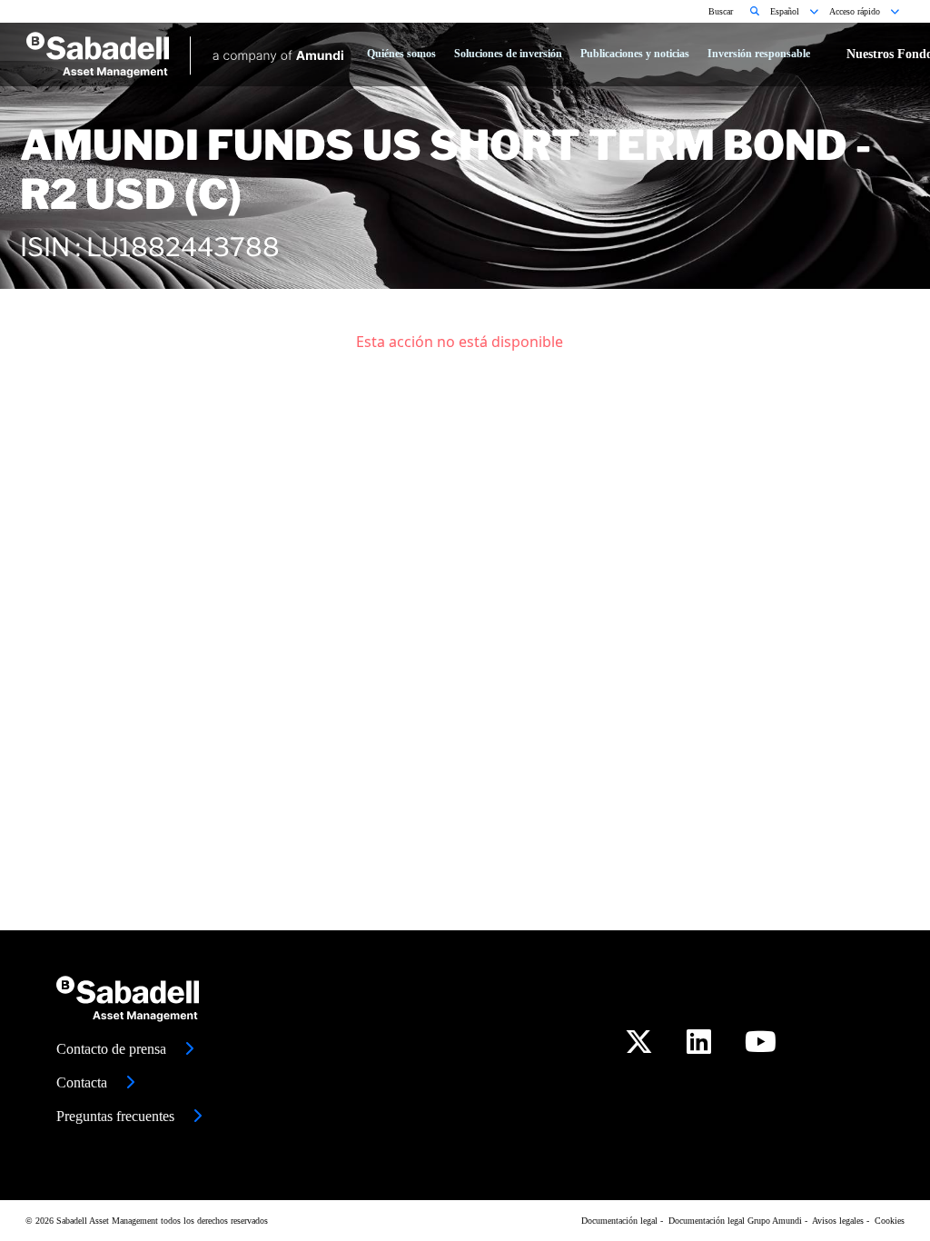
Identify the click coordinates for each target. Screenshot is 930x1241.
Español (786, 11)
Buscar (722, 11)
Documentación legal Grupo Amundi (735, 1221)
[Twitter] (639, 1047)
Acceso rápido (856, 11)
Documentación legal (619, 1221)
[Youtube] (761, 1047)
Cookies (890, 1221)
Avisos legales (838, 1221)
